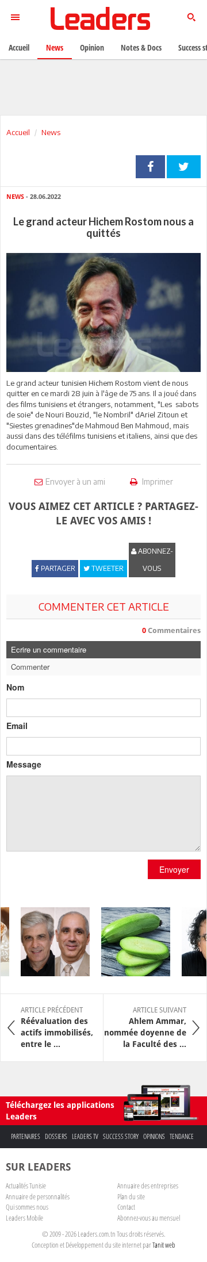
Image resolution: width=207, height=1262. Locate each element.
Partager (150, 166)
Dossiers (56, 1136)
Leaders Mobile (24, 1218)
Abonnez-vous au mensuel (148, 1218)
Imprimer (156, 481)
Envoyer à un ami (75, 481)
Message (23, 764)
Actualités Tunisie (26, 1185)
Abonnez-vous (154, 560)
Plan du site (131, 1196)
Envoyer (174, 869)
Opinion (92, 47)
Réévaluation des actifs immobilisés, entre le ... (57, 1027)
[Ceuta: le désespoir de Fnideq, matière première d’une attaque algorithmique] (51, 941)
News (50, 132)
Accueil (18, 132)
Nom (15, 687)
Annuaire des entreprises (147, 1185)
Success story (121, 1136)
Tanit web (163, 1245)
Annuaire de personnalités (38, 1196)
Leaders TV (85, 1136)
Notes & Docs (141, 47)
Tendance (182, 1136)
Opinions (154, 1136)
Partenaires (25, 1136)
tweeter (184, 166)
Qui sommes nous (27, 1207)
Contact (126, 1207)
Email (17, 725)
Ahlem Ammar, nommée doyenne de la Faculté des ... (145, 1027)
